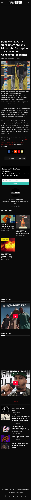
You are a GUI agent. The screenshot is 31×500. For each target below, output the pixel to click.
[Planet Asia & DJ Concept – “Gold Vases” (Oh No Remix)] (23, 221)
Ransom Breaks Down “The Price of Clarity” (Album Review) (20, 445)
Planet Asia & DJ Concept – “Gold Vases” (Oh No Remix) (22, 231)
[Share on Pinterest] (19, 151)
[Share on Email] (22, 151)
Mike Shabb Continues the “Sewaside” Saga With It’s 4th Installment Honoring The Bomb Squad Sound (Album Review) (21, 418)
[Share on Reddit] (15, 151)
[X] (14, 206)
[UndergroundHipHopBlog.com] (15, 2)
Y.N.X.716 (21, 158)
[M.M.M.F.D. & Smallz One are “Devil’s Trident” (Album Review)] (5, 409)
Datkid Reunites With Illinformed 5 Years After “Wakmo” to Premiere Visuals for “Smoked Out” (20, 429)
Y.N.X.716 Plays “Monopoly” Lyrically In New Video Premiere (8, 226)
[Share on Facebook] (9, 151)
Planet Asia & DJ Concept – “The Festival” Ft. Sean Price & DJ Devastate (7, 255)
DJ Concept (10, 158)
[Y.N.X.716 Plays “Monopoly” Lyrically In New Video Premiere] (8, 219)
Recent (15, 401)
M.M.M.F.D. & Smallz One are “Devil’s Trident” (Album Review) (20, 408)
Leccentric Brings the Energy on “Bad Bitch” (20, 437)
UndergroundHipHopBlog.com (15, 492)
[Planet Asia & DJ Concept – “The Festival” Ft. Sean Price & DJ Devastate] (8, 245)
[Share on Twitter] (12, 151)
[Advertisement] (15, 22)
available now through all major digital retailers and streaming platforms (14, 142)
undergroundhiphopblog (8, 58)
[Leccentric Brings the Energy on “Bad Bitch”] (5, 438)
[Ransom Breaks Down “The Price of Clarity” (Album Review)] (5, 446)
